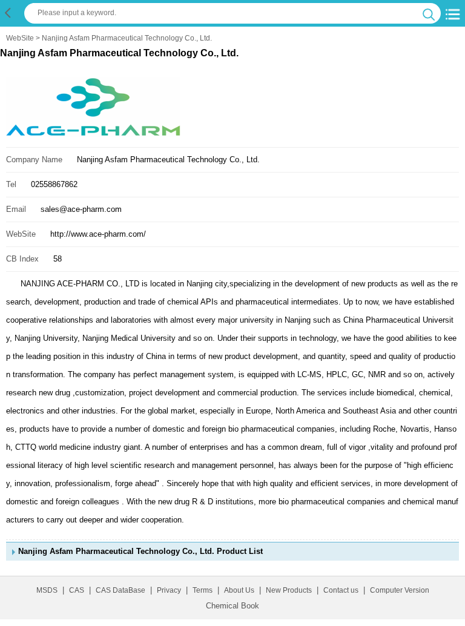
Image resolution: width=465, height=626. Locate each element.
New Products (289, 590)
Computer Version (399, 590)
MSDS (47, 590)
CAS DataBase (120, 590)
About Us (239, 590)
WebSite (20, 38)
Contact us (340, 590)
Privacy (169, 590)
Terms (203, 590)
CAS (76, 590)
